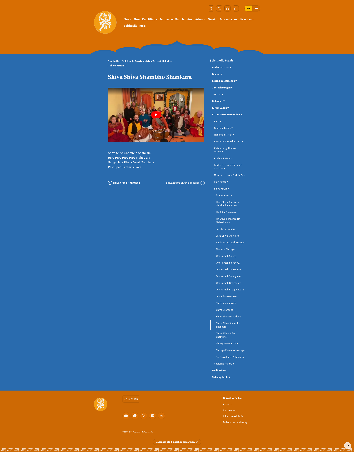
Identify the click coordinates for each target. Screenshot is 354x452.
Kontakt (227, 404)
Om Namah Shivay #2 (228, 262)
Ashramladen (228, 19)
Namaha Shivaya (225, 249)
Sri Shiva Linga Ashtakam (230, 357)
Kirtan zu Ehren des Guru (228, 141)
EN (256, 8)
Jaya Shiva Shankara (228, 235)
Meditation (219, 370)
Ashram (200, 19)
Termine (187, 19)
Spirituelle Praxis (134, 26)
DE (248, 8)
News (127, 19)
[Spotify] (152, 415)
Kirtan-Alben (220, 107)
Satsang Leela (221, 377)
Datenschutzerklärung (235, 422)
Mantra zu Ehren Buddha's (229, 175)
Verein (212, 19)
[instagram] (143, 415)
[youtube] (126, 415)
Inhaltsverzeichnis (233, 416)
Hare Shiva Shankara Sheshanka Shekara (227, 203)
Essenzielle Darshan (224, 80)
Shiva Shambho (225, 309)
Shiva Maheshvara (226, 303)
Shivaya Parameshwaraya (230, 350)
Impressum (229, 410)
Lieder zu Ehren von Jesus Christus (228, 166)
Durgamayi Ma (169, 19)
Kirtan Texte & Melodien (158, 61)
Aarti (217, 121)
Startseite (113, 61)
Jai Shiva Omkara (226, 228)
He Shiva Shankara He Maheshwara (228, 220)
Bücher (217, 74)
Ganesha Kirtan (223, 128)
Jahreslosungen (222, 87)
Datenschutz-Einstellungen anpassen (177, 441)
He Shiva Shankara (226, 212)
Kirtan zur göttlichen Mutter (225, 150)
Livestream (247, 19)
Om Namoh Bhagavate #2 (230, 289)
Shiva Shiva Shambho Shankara (228, 325)
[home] (105, 22)
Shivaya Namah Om (227, 343)
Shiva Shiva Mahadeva (228, 316)
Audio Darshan (221, 67)
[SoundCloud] (161, 415)
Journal (217, 94)
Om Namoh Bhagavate (228, 282)
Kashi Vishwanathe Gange (230, 242)
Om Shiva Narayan (226, 296)
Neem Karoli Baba (145, 19)
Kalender (218, 101)
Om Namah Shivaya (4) (229, 276)
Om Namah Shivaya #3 (228, 269)
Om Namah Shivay (226, 255)
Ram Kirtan (221, 181)
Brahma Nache (224, 195)
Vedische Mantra (224, 363)
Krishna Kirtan (223, 158)
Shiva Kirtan (117, 65)
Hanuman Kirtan (224, 134)
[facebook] (135, 415)
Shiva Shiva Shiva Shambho (225, 335)
